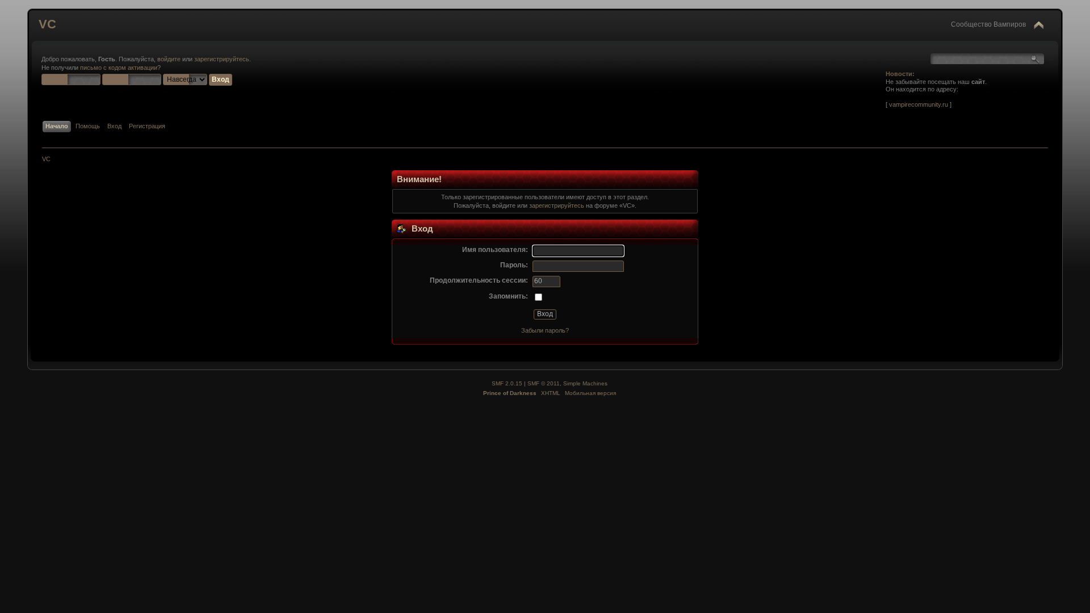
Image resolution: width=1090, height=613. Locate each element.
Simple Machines (585, 383)
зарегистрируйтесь (221, 59)
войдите (169, 59)
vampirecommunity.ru (918, 104)
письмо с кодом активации (118, 67)
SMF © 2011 (543, 383)
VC (47, 24)
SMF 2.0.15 (507, 383)
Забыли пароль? (545, 330)
